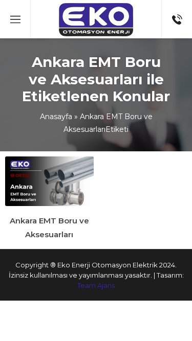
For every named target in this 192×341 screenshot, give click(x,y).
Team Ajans (96, 285)
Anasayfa (56, 116)
